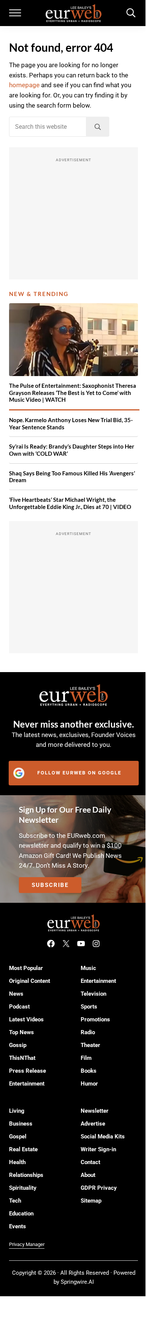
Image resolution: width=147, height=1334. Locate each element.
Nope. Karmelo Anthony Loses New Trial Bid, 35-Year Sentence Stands (71, 423)
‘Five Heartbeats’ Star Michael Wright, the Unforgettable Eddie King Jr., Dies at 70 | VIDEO (70, 503)
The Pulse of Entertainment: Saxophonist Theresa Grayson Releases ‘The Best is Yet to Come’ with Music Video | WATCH (72, 392)
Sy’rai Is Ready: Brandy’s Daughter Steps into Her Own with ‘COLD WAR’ (71, 450)
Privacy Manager (26, 1244)
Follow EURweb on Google (79, 773)
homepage (24, 85)
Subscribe (50, 885)
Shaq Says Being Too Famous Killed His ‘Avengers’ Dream (72, 477)
